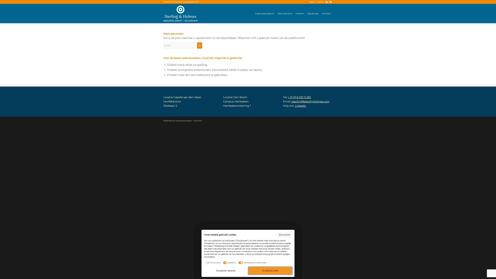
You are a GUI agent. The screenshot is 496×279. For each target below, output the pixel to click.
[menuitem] (312, 2)
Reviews (312, 2)
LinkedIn (300, 105)
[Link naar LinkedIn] (327, 2)
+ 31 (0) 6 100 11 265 (299, 97)
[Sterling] (180, 13)
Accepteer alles (270, 270)
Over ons (320, 2)
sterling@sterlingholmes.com (310, 101)
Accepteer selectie (225, 270)
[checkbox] (212, 262)
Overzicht (285, 235)
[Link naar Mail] (331, 2)
